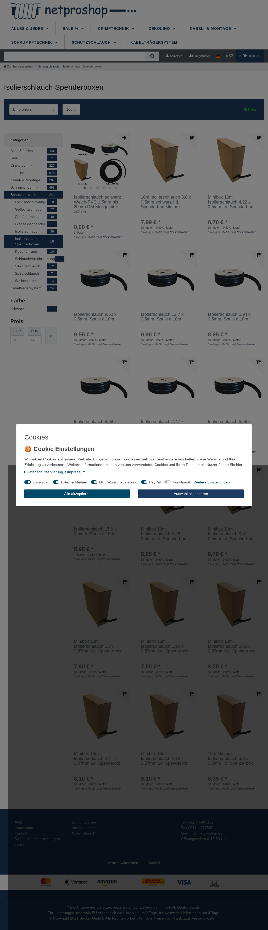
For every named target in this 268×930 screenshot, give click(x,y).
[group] (100, 162)
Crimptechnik (114, 28)
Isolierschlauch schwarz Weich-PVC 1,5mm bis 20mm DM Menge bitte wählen (97, 204)
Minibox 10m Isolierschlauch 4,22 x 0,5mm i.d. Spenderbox (230, 202)
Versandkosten (112, 237)
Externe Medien (74, 482)
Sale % (71, 28)
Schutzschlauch (92, 42)
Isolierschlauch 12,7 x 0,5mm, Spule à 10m (162, 317)
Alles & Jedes (27, 28)
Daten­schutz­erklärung (45, 472)
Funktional (181, 482)
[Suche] (152, 56)
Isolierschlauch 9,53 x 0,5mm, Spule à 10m (95, 317)
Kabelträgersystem (153, 42)
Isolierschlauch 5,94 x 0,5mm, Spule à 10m (229, 317)
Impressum (76, 472)
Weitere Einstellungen (212, 482)
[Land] (218, 56)
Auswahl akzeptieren (191, 494)
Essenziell (41, 482)
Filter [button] (252, 109)
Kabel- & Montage (211, 28)
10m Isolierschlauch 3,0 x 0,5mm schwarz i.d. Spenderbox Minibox (166, 202)
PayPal (155, 482)
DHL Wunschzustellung (118, 482)
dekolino (160, 28)
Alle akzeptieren (77, 494)
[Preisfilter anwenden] (51, 335)
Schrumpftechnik (32, 42)
